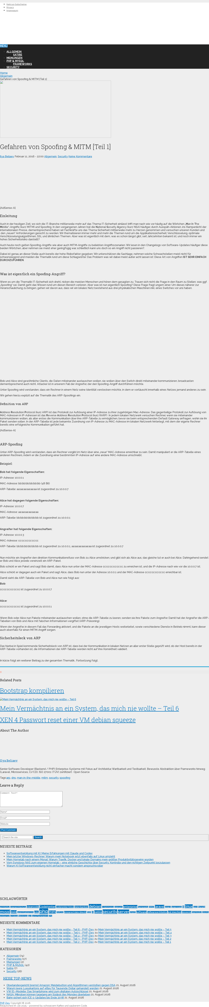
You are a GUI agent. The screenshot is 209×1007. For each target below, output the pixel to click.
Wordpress (23, 916)
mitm (44, 777)
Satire (17, 54)
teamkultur (197, 912)
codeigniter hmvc (65, 907)
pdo (36, 912)
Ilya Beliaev (7, 156)
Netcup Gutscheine (17, 4)
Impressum (12, 10)
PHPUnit (60, 912)
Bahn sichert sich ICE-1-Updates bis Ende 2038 (35, 997)
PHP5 (52, 912)
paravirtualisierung (25, 912)
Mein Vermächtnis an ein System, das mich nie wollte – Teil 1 (134, 942)
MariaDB (201, 907)
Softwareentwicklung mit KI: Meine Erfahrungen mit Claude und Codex (49, 853)
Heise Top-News (17, 978)
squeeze (186, 912)
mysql (5, 912)
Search (38, 837)
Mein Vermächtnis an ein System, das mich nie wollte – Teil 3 (134, 935)
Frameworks (22, 64)
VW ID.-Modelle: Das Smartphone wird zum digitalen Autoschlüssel (47, 991)
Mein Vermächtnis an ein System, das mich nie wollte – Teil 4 (135, 932)
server (123, 912)
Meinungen (14, 57)
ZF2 (50, 916)
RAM (89, 912)
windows (14, 916)
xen (30, 916)
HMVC (151, 907)
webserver (5, 916)
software (141, 912)
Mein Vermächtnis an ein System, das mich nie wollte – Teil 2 (134, 938)
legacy (168, 907)
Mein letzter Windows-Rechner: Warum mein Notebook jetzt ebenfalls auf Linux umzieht (61, 856)
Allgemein (14, 51)
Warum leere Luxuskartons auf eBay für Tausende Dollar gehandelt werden (53, 988)
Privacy (10, 7)
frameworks (143, 907)
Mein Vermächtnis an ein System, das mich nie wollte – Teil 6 (89, 708)
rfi (93, 912)
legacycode (176, 907)
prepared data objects (75, 912)
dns (13, 777)
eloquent (118, 907)
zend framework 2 (40, 916)
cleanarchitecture (18, 907)
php (43, 911)
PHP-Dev (5, 1003)
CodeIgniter (48, 906)
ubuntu (205, 912)
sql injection (174, 912)
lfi (183, 907)
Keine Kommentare (80, 156)
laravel (159, 906)
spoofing (65, 777)
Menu (4, 46)
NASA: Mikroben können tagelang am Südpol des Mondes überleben (48, 994)
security (53, 777)
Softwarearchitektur (157, 912)
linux (189, 906)
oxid (14, 912)
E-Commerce (108, 907)
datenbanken (81, 907)
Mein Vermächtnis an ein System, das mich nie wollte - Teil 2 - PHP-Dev (50, 942)
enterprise (130, 906)
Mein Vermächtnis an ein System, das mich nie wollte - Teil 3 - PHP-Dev (50, 938)
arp (8, 777)
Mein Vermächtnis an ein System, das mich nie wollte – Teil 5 (134, 929)
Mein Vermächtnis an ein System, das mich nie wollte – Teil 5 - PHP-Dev (50, 932)
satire (98, 912)
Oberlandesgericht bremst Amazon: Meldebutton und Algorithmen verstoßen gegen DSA (61, 985)
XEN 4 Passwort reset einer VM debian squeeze (68, 720)
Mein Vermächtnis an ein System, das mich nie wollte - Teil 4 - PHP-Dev (50, 935)
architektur (5, 907)
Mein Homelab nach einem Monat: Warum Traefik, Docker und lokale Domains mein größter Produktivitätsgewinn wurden (80, 859)
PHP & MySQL (15, 61)
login (195, 907)
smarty (133, 912)
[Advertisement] (104, 181)
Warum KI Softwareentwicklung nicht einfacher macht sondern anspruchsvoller (55, 865)
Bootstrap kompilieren (32, 690)
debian (95, 906)
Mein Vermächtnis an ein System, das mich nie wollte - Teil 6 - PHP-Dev (50, 929)
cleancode (33, 906)
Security (13, 67)
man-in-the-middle (28, 777)
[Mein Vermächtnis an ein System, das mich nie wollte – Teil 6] (104, 699)
